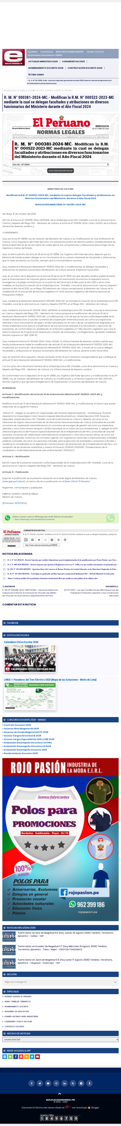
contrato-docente (14, 1026)
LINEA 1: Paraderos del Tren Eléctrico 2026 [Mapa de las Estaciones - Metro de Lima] (50, 679)
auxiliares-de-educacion (17, 1011)
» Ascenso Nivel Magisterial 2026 (20, 728)
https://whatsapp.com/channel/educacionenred (34, 519)
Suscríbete (32, 52)
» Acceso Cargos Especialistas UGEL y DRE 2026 (28, 739)
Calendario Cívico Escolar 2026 (21, 642)
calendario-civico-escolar (18, 1021)
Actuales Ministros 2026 (43, 61)
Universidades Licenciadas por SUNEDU (45, 55)
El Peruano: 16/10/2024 (14, 503)
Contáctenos (47, 52)
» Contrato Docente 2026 (16, 725)
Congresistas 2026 (73, 61)
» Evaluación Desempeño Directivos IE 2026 (26, 746)
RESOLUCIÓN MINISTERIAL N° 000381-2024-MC (60, 204)
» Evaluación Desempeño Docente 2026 (24, 749)
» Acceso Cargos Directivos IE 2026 (21, 735)
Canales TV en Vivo (95, 52)
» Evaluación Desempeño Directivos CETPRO (27, 742)
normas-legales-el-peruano (58, 90)
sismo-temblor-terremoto (18, 1001)
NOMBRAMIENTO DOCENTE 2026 (45, 68)
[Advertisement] (60, 26)
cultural (40, 90)
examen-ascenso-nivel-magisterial (21, 1016)
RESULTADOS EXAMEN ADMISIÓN (69, 52)
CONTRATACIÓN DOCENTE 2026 (85, 68)
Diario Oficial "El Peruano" (77, 481)
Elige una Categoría (15, 981)
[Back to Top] (59, 1093)
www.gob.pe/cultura (13, 481)
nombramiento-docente (16, 1006)
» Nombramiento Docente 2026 (20, 753)
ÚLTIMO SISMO (36, 74)
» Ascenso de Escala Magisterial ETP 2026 (25, 732)
